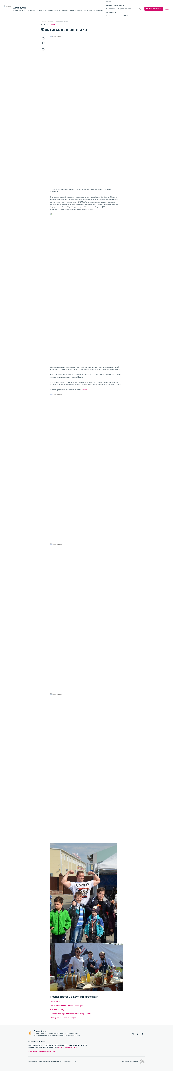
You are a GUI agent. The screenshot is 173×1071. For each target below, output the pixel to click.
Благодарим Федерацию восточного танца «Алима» (71, 1014)
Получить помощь (124, 9)
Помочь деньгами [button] (153, 8)
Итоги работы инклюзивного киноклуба (66, 1006)
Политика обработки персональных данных (42, 1051)
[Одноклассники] (137, 1034)
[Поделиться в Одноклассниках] (43, 43)
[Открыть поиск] (140, 9)
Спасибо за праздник (58, 1010)
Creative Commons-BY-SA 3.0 (66, 1061)
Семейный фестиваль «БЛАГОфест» (119, 16)
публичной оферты (67, 1047)
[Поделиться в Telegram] (43, 49)
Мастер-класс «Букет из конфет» (63, 1018)
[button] (112, 2)
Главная (43, 21)
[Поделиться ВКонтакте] (43, 38)
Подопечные (110, 9)
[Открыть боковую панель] (167, 9)
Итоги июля (55, 1001)
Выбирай (84, 390)
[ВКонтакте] (133, 1034)
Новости (50, 21)
